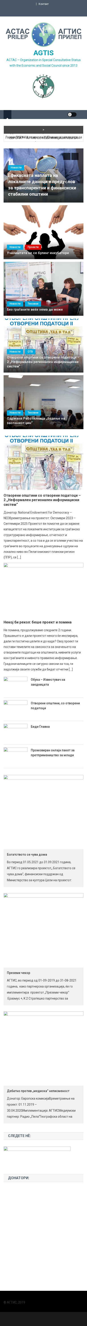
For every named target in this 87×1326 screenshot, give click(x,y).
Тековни (33, 303)
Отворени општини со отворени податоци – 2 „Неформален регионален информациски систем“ (43, 361)
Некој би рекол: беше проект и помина (38, 622)
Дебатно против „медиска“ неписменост (38, 1091)
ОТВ (30, 351)
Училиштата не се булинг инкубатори (38, 253)
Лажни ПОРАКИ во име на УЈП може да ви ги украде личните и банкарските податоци (43, 139)
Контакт (44, 4)
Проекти (33, 247)
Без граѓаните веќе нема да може (35, 309)
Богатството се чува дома (27, 854)
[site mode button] (72, 114)
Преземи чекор (18, 973)
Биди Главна (40, 726)
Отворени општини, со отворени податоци (55, 705)
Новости (16, 167)
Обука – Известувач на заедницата (48, 682)
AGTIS (43, 53)
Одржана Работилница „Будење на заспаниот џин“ (36, 420)
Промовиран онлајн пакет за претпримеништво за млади (53, 752)
